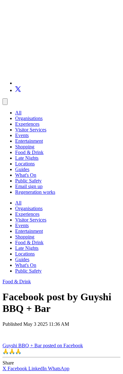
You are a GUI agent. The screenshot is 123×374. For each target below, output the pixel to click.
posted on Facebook (63, 345)
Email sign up (29, 186)
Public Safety (28, 180)
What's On (25, 175)
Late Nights (26, 158)
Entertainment (29, 141)
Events (22, 135)
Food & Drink (29, 152)
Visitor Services (30, 129)
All (18, 112)
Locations (25, 163)
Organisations (29, 118)
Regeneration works (35, 192)
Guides (22, 169)
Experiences (27, 124)
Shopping (24, 146)
